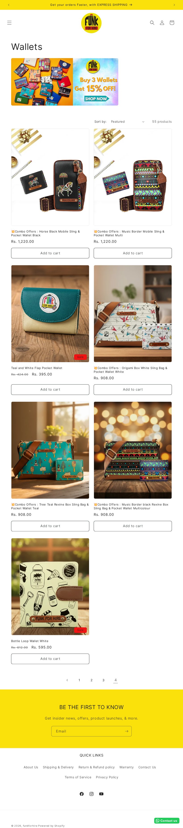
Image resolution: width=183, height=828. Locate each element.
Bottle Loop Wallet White (29, 641)
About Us (31, 767)
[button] (9, 23)
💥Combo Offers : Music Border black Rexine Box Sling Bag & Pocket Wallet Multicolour (131, 506)
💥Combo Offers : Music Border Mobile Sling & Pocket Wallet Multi (129, 233)
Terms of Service (78, 777)
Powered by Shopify (51, 825)
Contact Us (147, 767)
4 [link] (115, 680)
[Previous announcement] (9, 5)
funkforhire (30, 825)
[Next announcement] (174, 5)
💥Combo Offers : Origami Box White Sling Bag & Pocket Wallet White (130, 369)
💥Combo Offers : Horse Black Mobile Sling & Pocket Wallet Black (45, 233)
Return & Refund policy (97, 767)
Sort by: (100, 121)
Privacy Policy (107, 777)
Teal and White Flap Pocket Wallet (36, 368)
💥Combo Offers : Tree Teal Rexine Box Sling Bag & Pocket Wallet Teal (50, 506)
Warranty (126, 767)
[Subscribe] (126, 731)
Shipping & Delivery (58, 767)
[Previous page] (67, 680)
